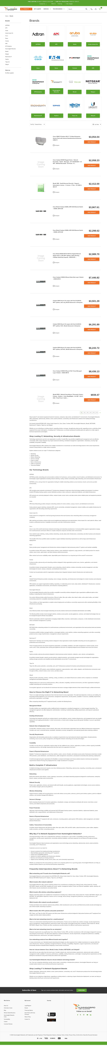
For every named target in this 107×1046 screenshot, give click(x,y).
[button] (51, 1007)
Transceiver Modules (35, 465)
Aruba (6, 30)
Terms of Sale (65, 1035)
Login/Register (28, 1005)
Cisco (6, 35)
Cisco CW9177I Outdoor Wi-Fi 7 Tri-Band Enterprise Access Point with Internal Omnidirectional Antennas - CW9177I (67, 138)
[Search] (86, 9)
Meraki (6, 51)
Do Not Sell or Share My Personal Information (87, 1035)
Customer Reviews (8, 1024)
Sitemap (59, 1035)
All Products (25, 9)
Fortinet (7, 41)
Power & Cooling (34, 460)
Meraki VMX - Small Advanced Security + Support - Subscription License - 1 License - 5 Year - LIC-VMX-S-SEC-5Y (67, 185)
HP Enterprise (8, 46)
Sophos (7, 59)
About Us (53, 3)
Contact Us (27, 1019)
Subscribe (81, 990)
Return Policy (28, 1016)
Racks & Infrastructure (36, 462)
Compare (57, 145)
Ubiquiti (7, 64)
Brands (26, 1008)
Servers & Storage (35, 458)
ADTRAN (7, 25)
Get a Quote (37, 9)
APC (6, 28)
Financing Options (29, 1010)
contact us (42, 3)
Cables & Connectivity (36, 463)
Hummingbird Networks (10, 48)
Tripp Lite (7, 61)
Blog (5, 1010)
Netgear (7, 54)
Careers (5, 1021)
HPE (6, 43)
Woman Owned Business (9, 1012)
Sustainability (7, 1019)
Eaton (6, 38)
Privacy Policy (72, 1035)
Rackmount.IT (8, 56)
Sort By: (32, 124)
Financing (60, 3)
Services (46, 9)
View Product (92, 142)
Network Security (34, 455)
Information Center (8, 1008)
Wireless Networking (35, 457)
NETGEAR (32, 624)
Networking (33, 453)
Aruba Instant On (9, 33)
